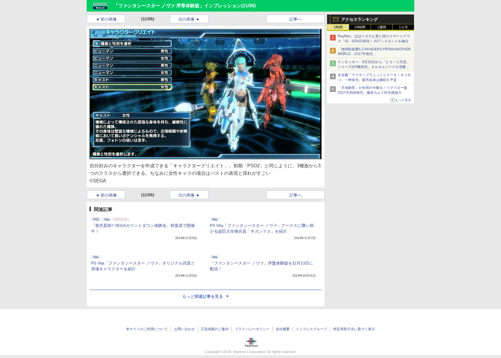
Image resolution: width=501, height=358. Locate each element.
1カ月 (403, 27)
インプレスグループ (311, 329)
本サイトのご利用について (147, 329)
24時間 (359, 27)
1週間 (381, 27)
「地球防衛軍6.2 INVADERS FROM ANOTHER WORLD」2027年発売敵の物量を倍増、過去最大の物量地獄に (374, 54)
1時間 (338, 27)
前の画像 (109, 19)
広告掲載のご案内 (215, 329)
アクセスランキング (359, 19)
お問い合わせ (184, 329)
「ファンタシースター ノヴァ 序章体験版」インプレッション (177, 5)
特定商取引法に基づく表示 (354, 329)
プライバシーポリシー (252, 329)
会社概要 (283, 329)
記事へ (295, 19)
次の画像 (186, 19)
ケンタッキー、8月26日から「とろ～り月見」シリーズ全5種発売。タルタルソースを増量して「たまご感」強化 (374, 67)
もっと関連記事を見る (202, 296)
